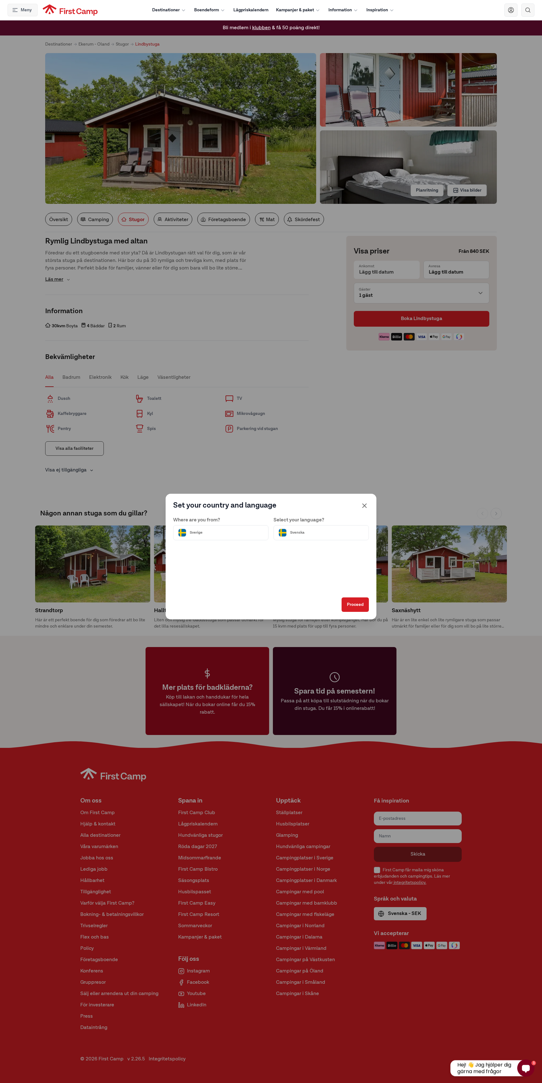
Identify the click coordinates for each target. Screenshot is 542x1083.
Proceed (355, 604)
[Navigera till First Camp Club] (511, 10)
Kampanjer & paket (295, 10)
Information (340, 10)
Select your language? (299, 520)
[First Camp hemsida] (70, 10)
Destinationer (166, 10)
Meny (26, 10)
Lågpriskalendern (250, 10)
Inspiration (377, 10)
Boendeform (206, 10)
